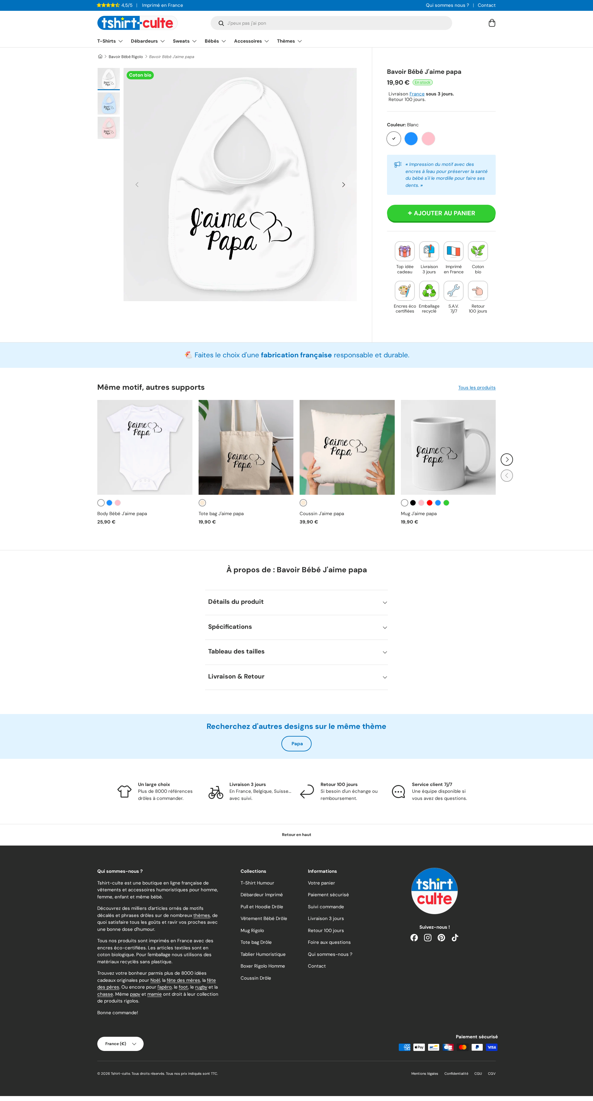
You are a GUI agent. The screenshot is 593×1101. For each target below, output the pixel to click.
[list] (240, 184)
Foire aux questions (329, 942)
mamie (154, 994)
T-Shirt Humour (257, 883)
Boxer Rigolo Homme (263, 966)
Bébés (212, 41)
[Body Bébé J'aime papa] (144, 447)
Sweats (181, 41)
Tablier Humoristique (263, 954)
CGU (478, 1073)
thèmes (201, 915)
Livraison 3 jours (326, 918)
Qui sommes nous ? (447, 5)
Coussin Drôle (256, 978)
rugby (201, 987)
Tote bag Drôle (256, 942)
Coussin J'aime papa (322, 514)
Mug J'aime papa (419, 514)
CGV (492, 1073)
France (417, 94)
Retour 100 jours (326, 930)
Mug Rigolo (252, 930)
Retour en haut (296, 834)
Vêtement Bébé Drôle (264, 918)
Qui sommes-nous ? (330, 954)
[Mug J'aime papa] (448, 447)
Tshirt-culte (120, 1073)
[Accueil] (100, 57)
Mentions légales (424, 1073)
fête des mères (183, 980)
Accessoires (248, 41)
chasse (105, 994)
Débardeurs (144, 41)
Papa (297, 744)
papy (135, 994)
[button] (492, 23)
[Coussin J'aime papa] (347, 447)
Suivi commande (326, 907)
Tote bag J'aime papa (221, 514)
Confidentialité (456, 1073)
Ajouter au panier (444, 213)
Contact (487, 5)
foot (183, 987)
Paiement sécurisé (328, 895)
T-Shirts (106, 41)
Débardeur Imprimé (262, 895)
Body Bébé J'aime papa (122, 514)
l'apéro (165, 987)
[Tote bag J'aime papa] (246, 447)
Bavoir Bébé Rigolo (126, 56)
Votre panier (321, 883)
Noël (155, 980)
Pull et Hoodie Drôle (262, 907)
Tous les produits (477, 388)
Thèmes (286, 41)
